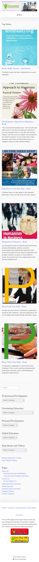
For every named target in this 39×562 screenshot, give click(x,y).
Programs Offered (8, 491)
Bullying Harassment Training (11, 458)
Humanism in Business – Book (14, 241)
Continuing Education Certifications (14, 473)
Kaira (24, 557)
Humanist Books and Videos (11, 489)
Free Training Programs (9, 460)
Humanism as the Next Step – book (16, 188)
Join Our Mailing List (9, 481)
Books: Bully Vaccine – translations (16, 68)
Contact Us (5, 479)
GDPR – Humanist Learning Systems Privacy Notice (19, 508)
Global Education (7, 486)
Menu (20, 15)
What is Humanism (8, 494)
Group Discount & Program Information (16, 476)
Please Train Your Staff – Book (14, 362)
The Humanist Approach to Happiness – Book (18, 122)
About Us (5, 471)
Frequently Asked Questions (11, 484)
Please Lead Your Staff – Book (14, 306)
